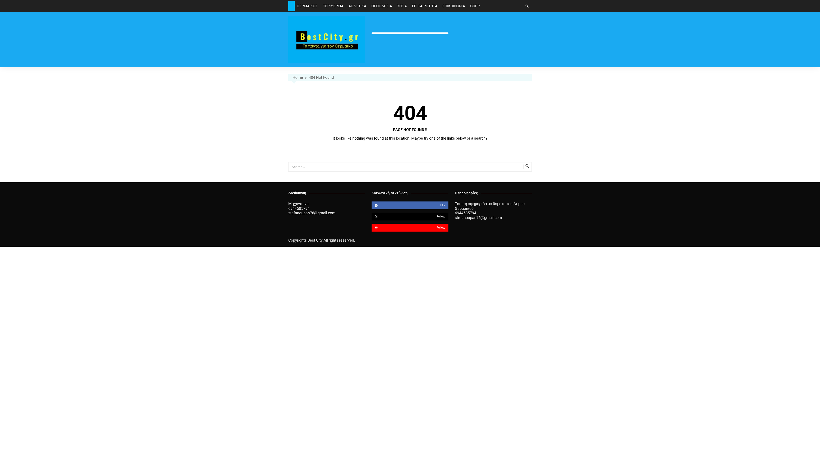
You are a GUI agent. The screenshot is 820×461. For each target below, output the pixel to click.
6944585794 (299, 208)
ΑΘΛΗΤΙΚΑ (357, 6)
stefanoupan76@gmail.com (311, 213)
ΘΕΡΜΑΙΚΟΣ (307, 6)
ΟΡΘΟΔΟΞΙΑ (381, 6)
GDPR (475, 6)
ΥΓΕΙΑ (402, 6)
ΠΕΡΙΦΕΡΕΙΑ (333, 6)
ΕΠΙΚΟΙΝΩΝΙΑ (453, 6)
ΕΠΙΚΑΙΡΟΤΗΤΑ (424, 6)
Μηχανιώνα (298, 203)
